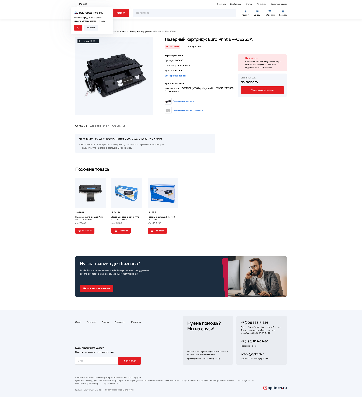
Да (78, 27)
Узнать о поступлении (262, 90)
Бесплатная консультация (96, 288)
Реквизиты (261, 4)
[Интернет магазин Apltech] (275, 388)
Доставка (221, 4)
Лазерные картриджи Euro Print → (188, 110)
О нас (78, 322)
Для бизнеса (235, 4)
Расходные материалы (116, 31)
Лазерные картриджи (141, 31)
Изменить (91, 27)
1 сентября (86, 230)
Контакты (136, 322)
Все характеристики (175, 75)
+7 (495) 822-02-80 (254, 341)
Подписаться (129, 360)
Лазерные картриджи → (183, 101)
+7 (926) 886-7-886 (254, 323)
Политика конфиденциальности (119, 390)
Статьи (249, 4)
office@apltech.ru (253, 354)
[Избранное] (102, 181)
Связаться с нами (279, 4)
